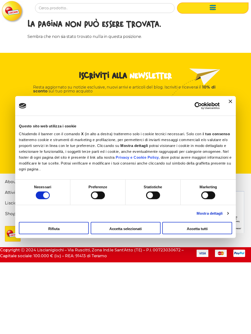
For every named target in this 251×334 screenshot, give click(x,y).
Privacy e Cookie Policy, (138, 157)
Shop (10, 214)
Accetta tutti (197, 228)
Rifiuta (54, 228)
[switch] (98, 195)
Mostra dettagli (210, 213)
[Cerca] (163, 9)
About (11, 182)
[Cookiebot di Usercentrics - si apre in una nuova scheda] (198, 106)
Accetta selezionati (125, 228)
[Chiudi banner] (230, 106)
